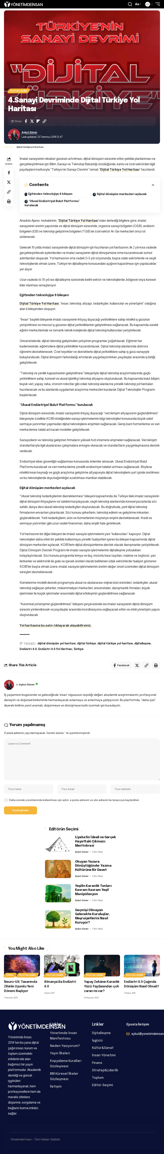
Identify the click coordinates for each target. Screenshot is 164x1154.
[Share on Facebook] (26, 121)
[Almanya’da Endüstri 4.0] (62, 965)
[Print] (9, 201)
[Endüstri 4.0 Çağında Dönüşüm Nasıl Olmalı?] (142, 965)
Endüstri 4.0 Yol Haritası (55, 649)
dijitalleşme (142, 643)
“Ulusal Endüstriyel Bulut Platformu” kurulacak (52, 203)
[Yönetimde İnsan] (23, 4)
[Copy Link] (44, 121)
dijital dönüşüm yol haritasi (56, 643)
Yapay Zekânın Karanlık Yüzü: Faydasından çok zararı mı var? (101, 986)
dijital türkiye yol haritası (115, 643)
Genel (10, 975)
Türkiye (79, 649)
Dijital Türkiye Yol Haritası (119, 169)
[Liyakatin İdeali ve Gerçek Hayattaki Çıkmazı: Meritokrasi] (58, 844)
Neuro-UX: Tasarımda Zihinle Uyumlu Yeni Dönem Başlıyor (20, 986)
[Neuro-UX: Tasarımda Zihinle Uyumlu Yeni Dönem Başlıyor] (22, 965)
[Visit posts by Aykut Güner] (14, 135)
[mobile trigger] (156, 4)
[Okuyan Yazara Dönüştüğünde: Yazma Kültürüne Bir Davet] (58, 869)
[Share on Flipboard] (38, 121)
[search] (130, 4)
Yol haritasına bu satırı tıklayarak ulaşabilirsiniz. (56, 625)
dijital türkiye (86, 643)
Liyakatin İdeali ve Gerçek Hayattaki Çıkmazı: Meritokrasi (95, 841)
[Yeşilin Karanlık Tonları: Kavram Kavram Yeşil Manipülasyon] (58, 893)
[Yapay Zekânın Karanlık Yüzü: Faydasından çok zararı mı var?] (102, 965)
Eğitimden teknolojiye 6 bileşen (50, 194)
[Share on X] (32, 121)
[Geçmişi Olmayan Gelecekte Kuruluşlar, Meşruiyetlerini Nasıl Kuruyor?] (58, 919)
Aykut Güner (29, 132)
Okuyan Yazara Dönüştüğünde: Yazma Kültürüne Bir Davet (93, 866)
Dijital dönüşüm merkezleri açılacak (122, 194)
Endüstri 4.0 (28, 649)
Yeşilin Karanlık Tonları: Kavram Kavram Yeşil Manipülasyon (93, 890)
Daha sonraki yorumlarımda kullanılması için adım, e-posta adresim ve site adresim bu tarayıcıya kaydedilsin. (74, 800)
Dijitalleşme (18, 91)
